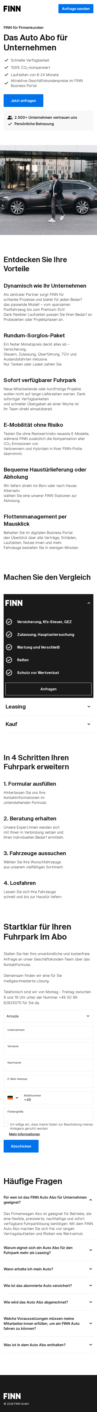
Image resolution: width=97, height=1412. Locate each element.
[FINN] (48, 603)
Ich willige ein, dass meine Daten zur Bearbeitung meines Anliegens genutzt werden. (51, 1126)
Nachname (14, 1063)
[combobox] (48, 1016)
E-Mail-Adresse (17, 1079)
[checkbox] (6, 1124)
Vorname (12, 1046)
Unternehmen (16, 1030)
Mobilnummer (32, 1096)
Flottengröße (15, 1112)
